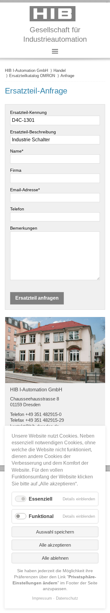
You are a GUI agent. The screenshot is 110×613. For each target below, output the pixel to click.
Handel (59, 70)
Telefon (17, 208)
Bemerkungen (23, 228)
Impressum (42, 598)
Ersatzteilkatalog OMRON (32, 75)
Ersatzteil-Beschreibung (33, 131)
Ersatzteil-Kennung (28, 112)
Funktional (41, 516)
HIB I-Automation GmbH (26, 70)
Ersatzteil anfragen (37, 298)
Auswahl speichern (55, 531)
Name (16, 151)
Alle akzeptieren (55, 545)
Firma (15, 170)
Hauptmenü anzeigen (55, 51)
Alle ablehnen (55, 558)
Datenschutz (67, 598)
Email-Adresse (25, 189)
